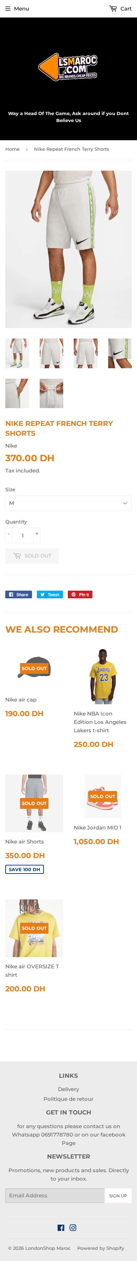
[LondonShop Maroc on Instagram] (73, 1228)
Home (12, 149)
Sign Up (118, 1195)
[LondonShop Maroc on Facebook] (61, 1228)
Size (10, 489)
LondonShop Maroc (48, 1248)
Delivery (68, 1089)
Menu (21, 8)
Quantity (16, 522)
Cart (125, 8)
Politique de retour (68, 1099)
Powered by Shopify (100, 1248)
